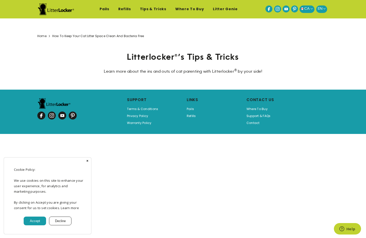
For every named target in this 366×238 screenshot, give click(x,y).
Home (42, 36)
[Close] (87, 161)
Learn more (70, 208)
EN (320, 8)
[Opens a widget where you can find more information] (347, 229)
